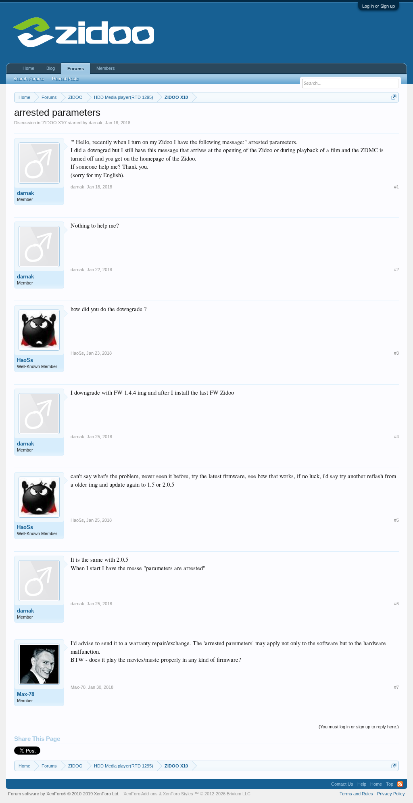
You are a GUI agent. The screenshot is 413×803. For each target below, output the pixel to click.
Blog (50, 68)
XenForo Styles (178, 793)
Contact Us (342, 784)
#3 (396, 353)
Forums (75, 68)
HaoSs (25, 360)
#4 (396, 436)
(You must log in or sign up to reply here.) (359, 726)
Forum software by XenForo (63, 793)
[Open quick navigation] (393, 97)
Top (389, 784)
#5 (396, 520)
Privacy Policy (391, 793)
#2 (396, 269)
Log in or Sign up (378, 6)
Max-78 (25, 694)
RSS (400, 784)
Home (28, 68)
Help (361, 784)
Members (105, 68)
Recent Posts (65, 78)
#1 (396, 186)
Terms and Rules (356, 793)
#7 (396, 687)
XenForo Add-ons (140, 793)
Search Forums (28, 78)
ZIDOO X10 (54, 122)
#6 (396, 603)
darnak (95, 122)
